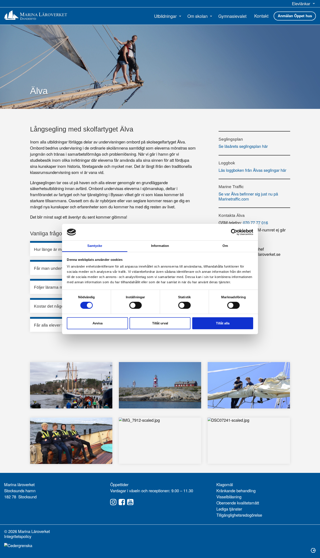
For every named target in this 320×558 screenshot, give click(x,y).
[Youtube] (130, 502)
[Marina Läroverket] (35, 15)
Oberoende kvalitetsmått (237, 503)
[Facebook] (122, 502)
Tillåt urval (160, 323)
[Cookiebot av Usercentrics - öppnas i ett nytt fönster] (234, 232)
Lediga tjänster (229, 509)
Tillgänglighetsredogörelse (239, 515)
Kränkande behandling (236, 490)
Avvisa (98, 323)
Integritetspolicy (17, 536)
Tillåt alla (222, 323)
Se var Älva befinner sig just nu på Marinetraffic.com (248, 196)
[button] (304, 3)
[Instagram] (113, 502)
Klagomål (224, 484)
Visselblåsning (228, 496)
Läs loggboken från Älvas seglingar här (252, 170)
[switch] (135, 305)
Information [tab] (160, 246)
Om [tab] (225, 246)
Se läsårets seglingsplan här (243, 146)
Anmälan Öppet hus (295, 15)
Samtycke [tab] (94, 246)
